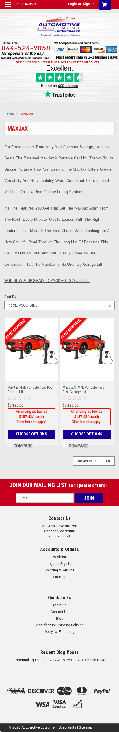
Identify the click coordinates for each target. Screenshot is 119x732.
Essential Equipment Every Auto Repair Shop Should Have (59, 660)
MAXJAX (26, 114)
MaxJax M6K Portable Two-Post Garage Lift (30, 390)
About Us (59, 605)
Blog (59, 618)
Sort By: (10, 297)
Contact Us (59, 612)
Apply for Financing (59, 632)
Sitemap (59, 577)
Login (72, 4)
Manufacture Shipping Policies (60, 625)
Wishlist (59, 557)
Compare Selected (94, 461)
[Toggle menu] (8, 8)
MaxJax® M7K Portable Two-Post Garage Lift (84, 390)
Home (9, 114)
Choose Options (31, 434)
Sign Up (88, 4)
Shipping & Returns (60, 570)
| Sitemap (84, 727)
